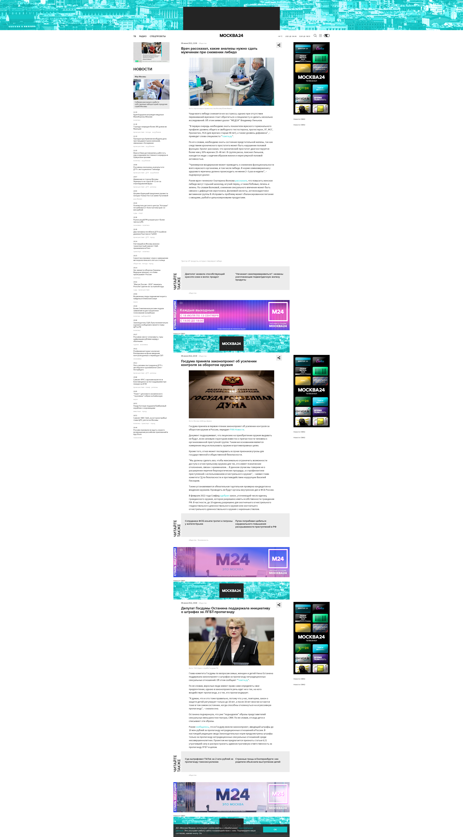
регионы (153, 187)
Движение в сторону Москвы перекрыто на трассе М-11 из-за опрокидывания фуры (147, 181)
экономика (137, 225)
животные (137, 411)
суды (135, 213)
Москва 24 (231, 35)
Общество (203, 43)
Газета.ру (227, 136)
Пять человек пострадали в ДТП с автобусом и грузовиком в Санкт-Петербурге (148, 367)
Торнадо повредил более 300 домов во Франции (150, 127)
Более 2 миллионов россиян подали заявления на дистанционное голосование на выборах (148, 310)
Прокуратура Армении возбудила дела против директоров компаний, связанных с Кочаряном (150, 140)
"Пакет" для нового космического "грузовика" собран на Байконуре (148, 395)
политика (136, 120)
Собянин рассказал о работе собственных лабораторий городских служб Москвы (151, 104)
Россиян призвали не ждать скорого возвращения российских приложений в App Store (150, 432)
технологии (137, 438)
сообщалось (202, 727)
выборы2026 (146, 316)
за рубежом (156, 132)
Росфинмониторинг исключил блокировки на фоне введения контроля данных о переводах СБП (148, 353)
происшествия (138, 132)
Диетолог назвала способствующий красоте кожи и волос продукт (205, 275)
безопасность (203, 540)
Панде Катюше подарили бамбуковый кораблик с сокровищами (149, 407)
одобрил (224, 495)
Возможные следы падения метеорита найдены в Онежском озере (150, 297)
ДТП (147, 173)
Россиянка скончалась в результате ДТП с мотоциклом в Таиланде (148, 168)
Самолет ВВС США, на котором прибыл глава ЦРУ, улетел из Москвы (150, 419)
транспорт (137, 251)
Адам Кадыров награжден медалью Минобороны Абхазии (148, 115)
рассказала (241, 180)
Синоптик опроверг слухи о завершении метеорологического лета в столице (150, 259)
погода (148, 132)
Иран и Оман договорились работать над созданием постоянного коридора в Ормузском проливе (150, 155)
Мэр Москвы (140, 76)
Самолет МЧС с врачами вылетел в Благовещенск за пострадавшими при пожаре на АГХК (149, 381)
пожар (148, 387)
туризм (136, 345)
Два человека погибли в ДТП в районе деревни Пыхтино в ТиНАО (149, 232)
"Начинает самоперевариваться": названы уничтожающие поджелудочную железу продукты (259, 277)
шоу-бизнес (137, 199)
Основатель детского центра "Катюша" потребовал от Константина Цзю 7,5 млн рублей (150, 207)
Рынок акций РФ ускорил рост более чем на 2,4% (149, 220)
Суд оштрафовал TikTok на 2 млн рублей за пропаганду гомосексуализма (209, 760)
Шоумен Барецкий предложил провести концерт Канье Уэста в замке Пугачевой (150, 194)
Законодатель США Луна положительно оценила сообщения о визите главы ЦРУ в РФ (150, 324)
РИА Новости (237, 429)
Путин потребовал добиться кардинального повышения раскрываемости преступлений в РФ (255, 524)
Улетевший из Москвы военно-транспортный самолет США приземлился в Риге (146, 246)
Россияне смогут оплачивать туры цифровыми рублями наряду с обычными (148, 339)
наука (135, 302)
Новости (142, 69)
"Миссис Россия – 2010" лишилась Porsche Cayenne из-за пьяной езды (148, 285)
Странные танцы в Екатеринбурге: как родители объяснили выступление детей (257, 760)
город (152, 237)
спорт (140, 213)
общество (137, 263)
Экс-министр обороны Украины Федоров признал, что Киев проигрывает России (146, 272)
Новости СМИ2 (179, 334)
